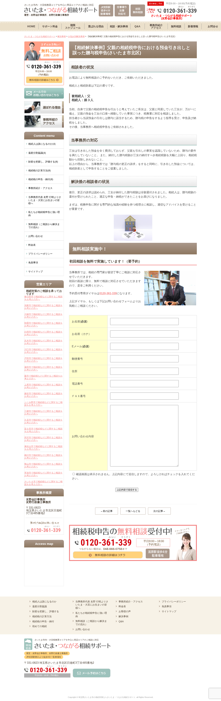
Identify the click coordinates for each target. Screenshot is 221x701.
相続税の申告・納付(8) (40, 179)
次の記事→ (159, 511)
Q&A (121, 621)
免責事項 (33, 262)
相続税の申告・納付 (43, 621)
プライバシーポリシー (40, 253)
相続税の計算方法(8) (39, 170)
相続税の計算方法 (42, 616)
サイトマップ (35, 271)
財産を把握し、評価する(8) (43, 161)
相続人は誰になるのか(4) (42, 143)
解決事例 (123, 616)
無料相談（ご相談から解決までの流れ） (44, 226)
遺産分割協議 (39, 606)
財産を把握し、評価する (45, 611)
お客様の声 (125, 611)
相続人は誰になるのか (44, 601)
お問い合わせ (35, 236)
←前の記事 (106, 511)
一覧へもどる (133, 511)
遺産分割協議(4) (37, 152)
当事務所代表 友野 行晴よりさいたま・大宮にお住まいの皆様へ (44, 200)
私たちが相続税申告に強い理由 (44, 214)
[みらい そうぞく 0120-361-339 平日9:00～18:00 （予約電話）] (133, 526)
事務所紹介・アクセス (40, 188)
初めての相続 (39, 626)
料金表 (32, 245)
